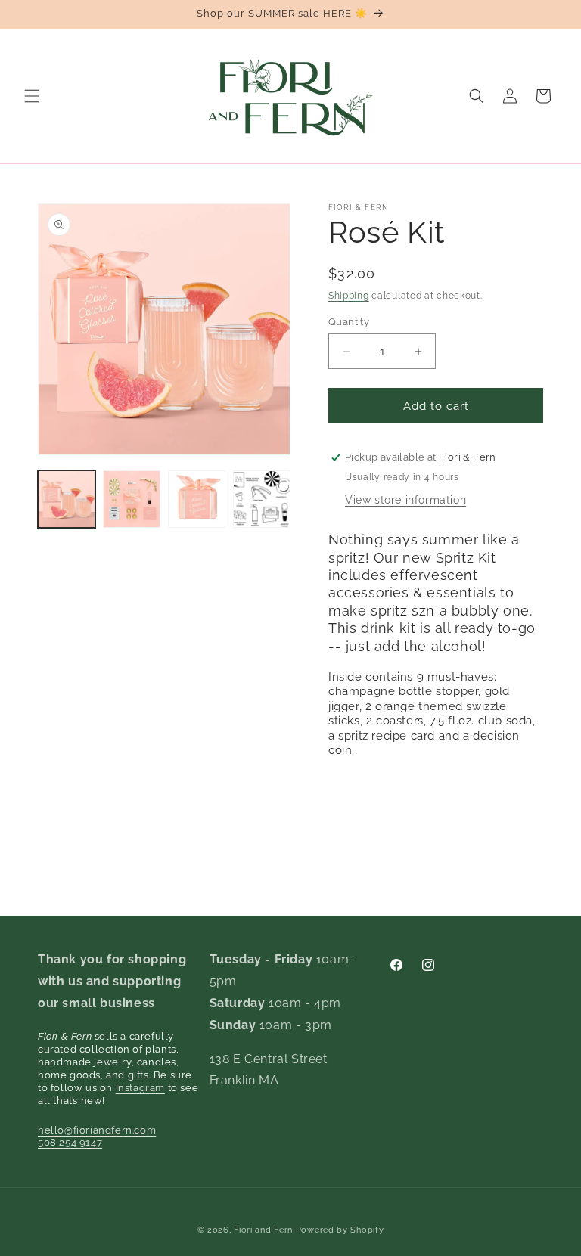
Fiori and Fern (263, 1230)
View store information (405, 500)
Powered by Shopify (340, 1230)
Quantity (348, 321)
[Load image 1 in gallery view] (66, 499)
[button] (31, 96)
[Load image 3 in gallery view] (196, 499)
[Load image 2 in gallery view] (131, 499)
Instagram (140, 1087)
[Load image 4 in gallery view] (261, 499)
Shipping (348, 295)
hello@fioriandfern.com (97, 1130)
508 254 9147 (70, 1142)
